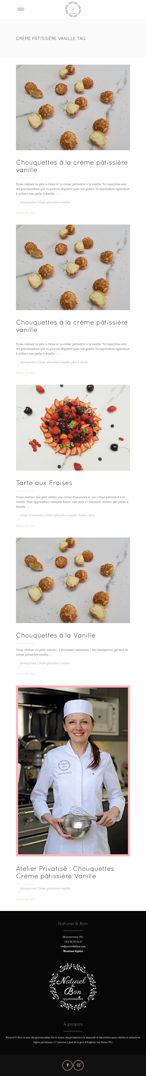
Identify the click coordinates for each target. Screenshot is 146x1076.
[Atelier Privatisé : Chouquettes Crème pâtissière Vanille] (73, 770)
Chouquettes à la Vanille (55, 635)
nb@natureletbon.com (73, 946)
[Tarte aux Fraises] (73, 428)
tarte (91, 515)
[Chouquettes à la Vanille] (73, 580)
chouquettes (28, 202)
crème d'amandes (31, 515)
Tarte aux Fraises (44, 483)
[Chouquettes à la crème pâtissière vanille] (73, 107)
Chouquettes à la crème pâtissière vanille (72, 166)
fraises (82, 515)
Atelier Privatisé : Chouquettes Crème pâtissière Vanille (65, 872)
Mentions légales (73, 951)
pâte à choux (79, 362)
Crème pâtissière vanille (53, 202)
